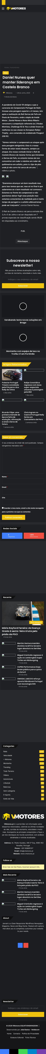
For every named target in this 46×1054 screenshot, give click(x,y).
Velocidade (7, 755)
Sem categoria (9, 791)
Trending (6, 767)
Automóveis (14, 67)
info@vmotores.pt (26, 851)
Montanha (7, 763)
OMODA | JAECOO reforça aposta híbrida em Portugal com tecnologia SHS (29, 681)
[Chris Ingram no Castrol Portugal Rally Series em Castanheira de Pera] (34, 404)
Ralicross (7, 787)
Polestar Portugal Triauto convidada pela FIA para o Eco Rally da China (10, 386)
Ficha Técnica (30, 1037)
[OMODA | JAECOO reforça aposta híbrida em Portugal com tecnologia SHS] (8, 682)
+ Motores (7, 759)
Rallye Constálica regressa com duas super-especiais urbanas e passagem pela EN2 (33, 387)
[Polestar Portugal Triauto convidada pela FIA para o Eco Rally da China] (12, 374)
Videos (6, 775)
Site (3, 498)
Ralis (5, 73)
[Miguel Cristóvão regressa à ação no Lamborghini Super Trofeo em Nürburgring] (8, 658)
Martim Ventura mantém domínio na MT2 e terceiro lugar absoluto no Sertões (29, 646)
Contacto (16, 1034)
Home (6, 67)
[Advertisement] (23, 37)
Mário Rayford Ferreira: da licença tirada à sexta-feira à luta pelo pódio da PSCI (21, 631)
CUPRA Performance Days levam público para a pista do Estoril (29, 669)
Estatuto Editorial (17, 1037)
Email (5, 487)
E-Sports (6, 795)
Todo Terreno (8, 771)
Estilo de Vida (8, 799)
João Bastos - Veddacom (29, 1030)
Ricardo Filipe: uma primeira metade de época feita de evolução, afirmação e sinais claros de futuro (11, 418)
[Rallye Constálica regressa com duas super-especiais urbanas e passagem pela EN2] (34, 374)
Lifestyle (6, 783)
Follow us (7, 860)
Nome (5, 477)
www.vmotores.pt (27, 854)
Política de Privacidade (30, 1034)
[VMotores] (16, 8)
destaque (23, 241)
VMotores (9, 93)
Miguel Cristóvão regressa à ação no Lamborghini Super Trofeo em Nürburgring (30, 658)
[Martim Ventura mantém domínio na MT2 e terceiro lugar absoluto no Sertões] (8, 646)
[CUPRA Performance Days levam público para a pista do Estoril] (8, 670)
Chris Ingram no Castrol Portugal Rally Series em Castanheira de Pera (34, 416)
